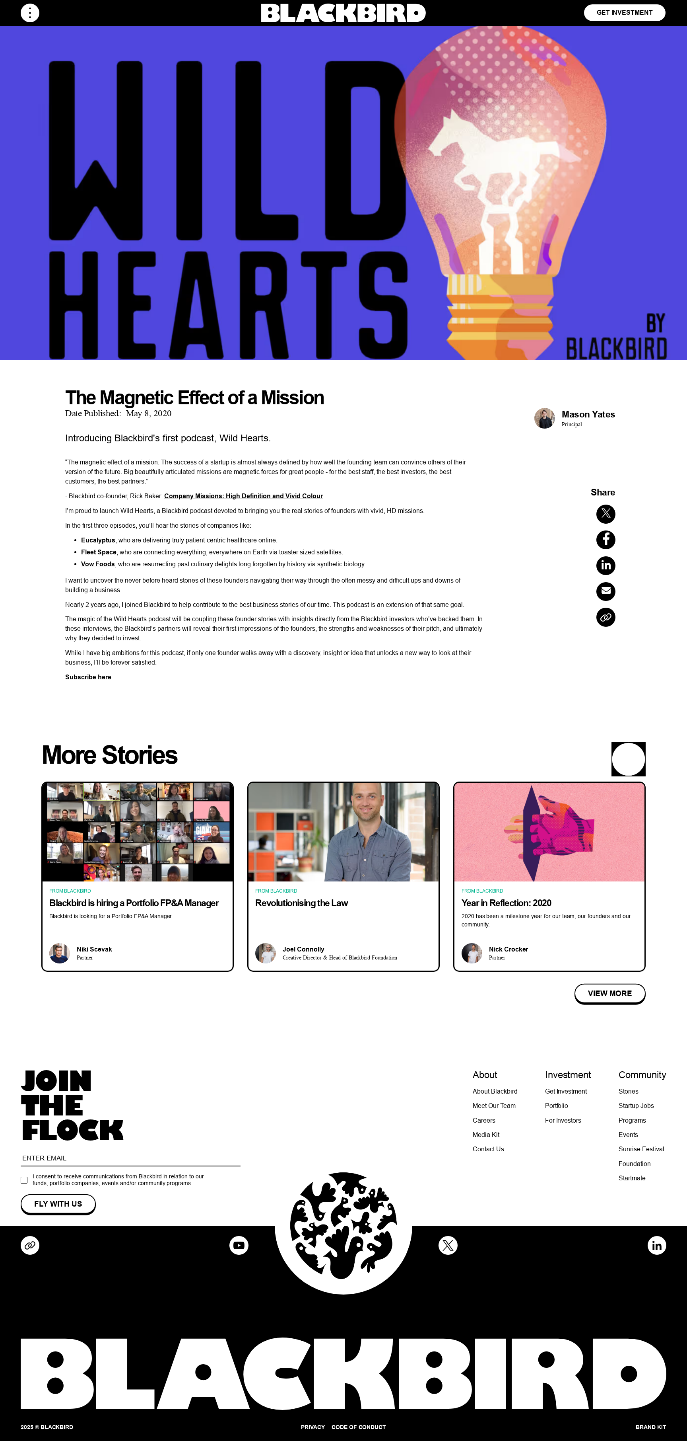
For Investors (563, 1120)
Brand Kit (651, 1427)
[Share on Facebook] (605, 540)
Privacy (313, 1427)
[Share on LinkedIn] (605, 565)
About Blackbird (495, 1091)
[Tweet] (605, 514)
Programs (632, 1120)
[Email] (605, 591)
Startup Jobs (636, 1105)
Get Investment (625, 12)
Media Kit (486, 1134)
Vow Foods (98, 564)
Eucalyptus (98, 540)
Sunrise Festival (641, 1148)
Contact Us (488, 1148)
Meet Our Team (494, 1105)
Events (628, 1134)
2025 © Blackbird (47, 1427)
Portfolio (557, 1105)
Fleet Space (98, 552)
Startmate (632, 1178)
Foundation (635, 1163)
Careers (484, 1120)
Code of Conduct (359, 1427)
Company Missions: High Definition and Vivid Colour (243, 496)
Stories (628, 1091)
